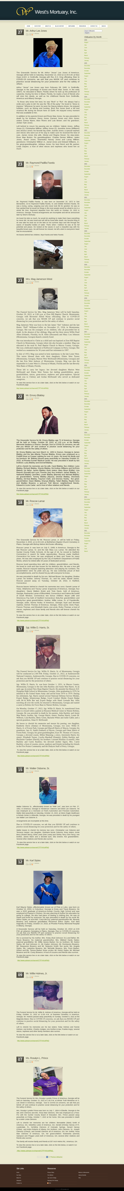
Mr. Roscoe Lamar (35, 501)
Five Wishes (50, 1175)
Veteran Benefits (82, 1175)
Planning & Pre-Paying (52, 1180)
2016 (87, 381)
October (86, 70)
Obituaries (71, 26)
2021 (87, 213)
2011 (87, 541)
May (85, 50)
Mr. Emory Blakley (35, 395)
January (86, 60)
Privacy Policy (50, 1172)
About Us (48, 26)
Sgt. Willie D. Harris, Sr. (38, 627)
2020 (87, 246)
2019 (87, 280)
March (86, 55)
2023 (87, 146)
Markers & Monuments (83, 1172)
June (85, 47)
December (87, 65)
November (87, 68)
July (85, 45)
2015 (87, 414)
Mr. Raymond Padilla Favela (40, 162)
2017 (87, 347)
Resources (82, 26)
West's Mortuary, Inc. (56, 12)
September (87, 73)
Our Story (37, 26)
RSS (30, 34)
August (86, 42)
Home (28, 26)
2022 (87, 179)
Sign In (104, 26)
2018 (87, 313)
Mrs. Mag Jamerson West (39, 279)
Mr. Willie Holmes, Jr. (36, 973)
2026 (86, 50)
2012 (87, 512)
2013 (87, 480)
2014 (87, 448)
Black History (59, 26)
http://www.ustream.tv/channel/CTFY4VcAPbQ (32, 388)
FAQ (79, 1177)
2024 (87, 112)
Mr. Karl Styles (33, 860)
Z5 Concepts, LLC (65, 1189)
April (85, 53)
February (86, 58)
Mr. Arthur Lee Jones (36, 30)
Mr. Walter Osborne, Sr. (38, 768)
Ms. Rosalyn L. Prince (37, 1058)
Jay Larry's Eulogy (51, 1177)
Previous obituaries (56, 1157)
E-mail (27, 34)
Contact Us (93, 26)
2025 (87, 78)
